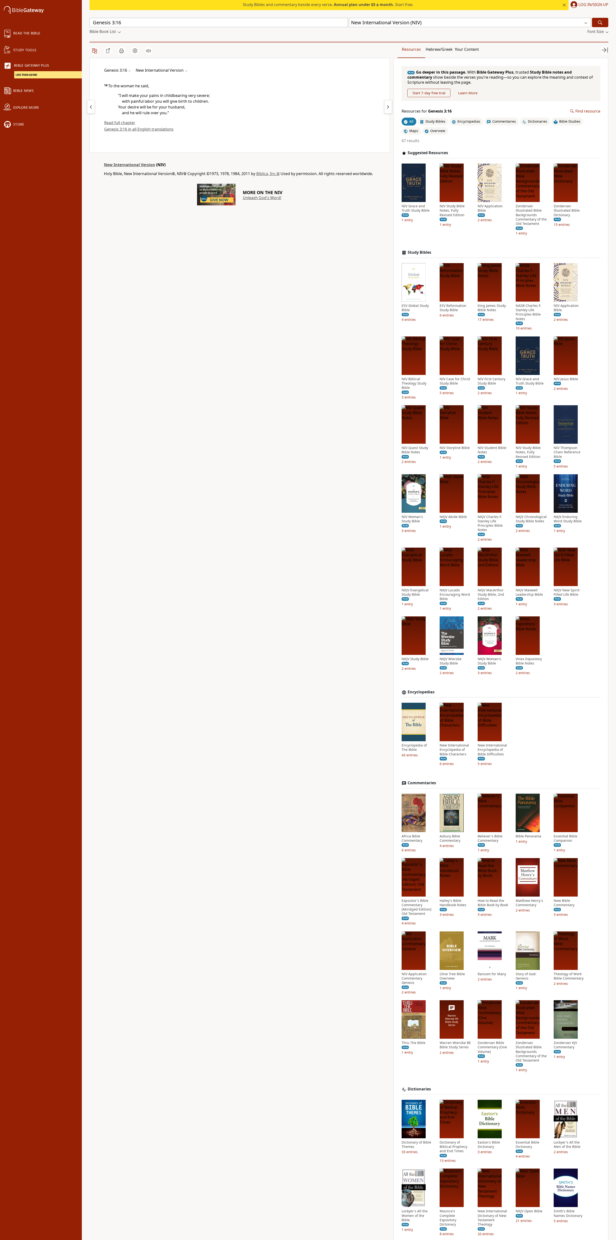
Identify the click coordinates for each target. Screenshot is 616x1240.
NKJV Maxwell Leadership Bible (529, 592)
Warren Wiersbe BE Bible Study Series (455, 1045)
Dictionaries (419, 1089)
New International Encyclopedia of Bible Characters (454, 749)
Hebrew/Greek (439, 49)
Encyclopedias (421, 692)
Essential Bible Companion (565, 838)
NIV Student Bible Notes (492, 450)
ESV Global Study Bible (415, 308)
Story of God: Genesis (526, 976)
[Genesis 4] (388, 107)
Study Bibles (419, 252)
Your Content (467, 49)
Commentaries (422, 782)
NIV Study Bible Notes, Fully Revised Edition (452, 210)
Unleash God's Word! (262, 197)
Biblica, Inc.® (268, 173)
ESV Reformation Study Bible (453, 308)
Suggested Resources (428, 152)
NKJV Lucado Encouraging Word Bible (455, 594)
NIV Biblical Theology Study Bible (414, 383)
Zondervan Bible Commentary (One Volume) (492, 1047)
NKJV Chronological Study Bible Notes (531, 519)
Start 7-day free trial (428, 92)
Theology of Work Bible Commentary (569, 976)
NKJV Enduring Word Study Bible (568, 519)
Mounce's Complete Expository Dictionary (448, 1218)
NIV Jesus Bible (566, 379)
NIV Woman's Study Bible (412, 519)
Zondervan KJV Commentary (565, 1045)
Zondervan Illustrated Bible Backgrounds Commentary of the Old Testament (531, 215)
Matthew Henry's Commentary (529, 902)
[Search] (600, 22)
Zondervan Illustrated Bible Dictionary (567, 210)
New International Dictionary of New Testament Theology (492, 1218)
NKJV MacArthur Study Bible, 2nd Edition (491, 594)
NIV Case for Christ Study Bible (455, 381)
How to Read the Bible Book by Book (493, 902)
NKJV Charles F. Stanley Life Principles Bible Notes (490, 523)
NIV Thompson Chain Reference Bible (567, 452)
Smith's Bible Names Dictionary (568, 1213)
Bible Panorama (528, 836)
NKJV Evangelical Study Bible (415, 592)
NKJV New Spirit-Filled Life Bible (567, 592)
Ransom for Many (492, 974)
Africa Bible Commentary (412, 838)
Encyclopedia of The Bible (414, 747)
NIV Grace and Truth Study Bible (416, 208)
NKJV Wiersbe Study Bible (451, 661)
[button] (588, 5)
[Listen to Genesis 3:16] (148, 51)
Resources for (427, 111)
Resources (411, 49)
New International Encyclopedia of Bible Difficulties (492, 749)
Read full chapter (119, 122)
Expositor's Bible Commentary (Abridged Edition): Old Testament (417, 907)
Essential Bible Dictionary (527, 1144)
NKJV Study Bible (415, 659)
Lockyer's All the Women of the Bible (415, 1215)
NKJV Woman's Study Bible (489, 661)
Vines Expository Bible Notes (529, 661)
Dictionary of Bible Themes (416, 1144)
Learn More (467, 92)
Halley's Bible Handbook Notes (453, 902)
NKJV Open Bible (529, 1211)
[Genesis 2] (91, 107)
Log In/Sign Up (593, 4)
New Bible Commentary (564, 902)
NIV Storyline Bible (455, 448)
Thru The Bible (413, 1043)
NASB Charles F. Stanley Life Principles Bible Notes (528, 312)
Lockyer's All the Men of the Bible (567, 1144)
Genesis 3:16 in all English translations (138, 129)
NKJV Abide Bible (453, 517)
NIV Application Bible (490, 208)
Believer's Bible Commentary (490, 838)
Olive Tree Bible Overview (452, 976)
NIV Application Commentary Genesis (414, 978)
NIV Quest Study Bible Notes (415, 450)
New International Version (129, 164)
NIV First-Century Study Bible (491, 381)
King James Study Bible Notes (492, 308)
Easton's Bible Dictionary (489, 1144)
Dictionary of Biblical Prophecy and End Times (453, 1146)
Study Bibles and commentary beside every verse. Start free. (328, 4)
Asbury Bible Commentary (450, 838)
